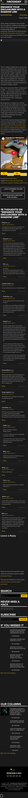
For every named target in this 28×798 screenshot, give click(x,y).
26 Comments (15, 661)
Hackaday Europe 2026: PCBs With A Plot (17, 640)
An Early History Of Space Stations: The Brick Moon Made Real (17, 665)
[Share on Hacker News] (5, 17)
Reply (3, 233)
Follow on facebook (2, 609)
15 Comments (23, 15)
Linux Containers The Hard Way (12, 190)
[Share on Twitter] (3, 17)
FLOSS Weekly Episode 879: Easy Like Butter (17, 721)
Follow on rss (10, 609)
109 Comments (15, 733)
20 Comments (15, 670)
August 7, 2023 (23, 18)
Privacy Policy (4, 786)
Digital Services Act (20, 786)
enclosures (4, 183)
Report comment (22, 233)
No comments (15, 644)
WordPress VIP (17, 789)
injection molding (13, 183)
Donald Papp (7, 15)
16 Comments (15, 651)
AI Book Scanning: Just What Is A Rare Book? (17, 729)
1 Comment (14, 750)
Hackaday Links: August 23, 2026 (15, 746)
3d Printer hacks (12, 178)
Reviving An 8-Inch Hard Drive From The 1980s (12, 196)
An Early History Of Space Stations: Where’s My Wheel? (16, 656)
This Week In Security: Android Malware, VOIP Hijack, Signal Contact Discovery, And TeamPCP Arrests (17, 711)
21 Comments (15, 636)
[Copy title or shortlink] (10, 17)
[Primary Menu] (25, 1)
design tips (19, 180)
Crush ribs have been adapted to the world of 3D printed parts (13, 126)
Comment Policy (6, 576)
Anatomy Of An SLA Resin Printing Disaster (17, 647)
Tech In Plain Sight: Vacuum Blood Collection (16, 738)
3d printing (9, 180)
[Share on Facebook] (1, 17)
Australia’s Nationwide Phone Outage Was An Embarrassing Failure (17, 631)
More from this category (8, 673)
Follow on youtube (7, 609)
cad (14, 180)
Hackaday (14, 1)
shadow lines (23, 183)
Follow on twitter (4, 609)
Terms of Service (11, 786)
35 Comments (15, 742)
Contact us (12, 609)
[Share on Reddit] (8, 17)
